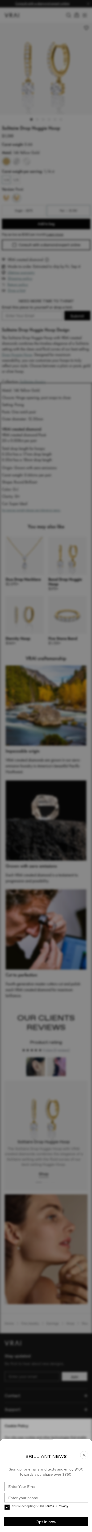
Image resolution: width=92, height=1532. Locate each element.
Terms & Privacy (56, 1506)
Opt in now (46, 1522)
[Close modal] (46, 766)
